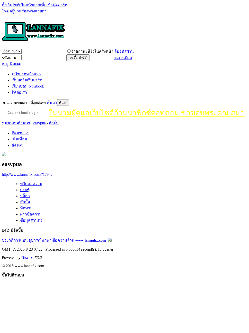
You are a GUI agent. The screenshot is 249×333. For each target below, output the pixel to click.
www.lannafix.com (90, 240)
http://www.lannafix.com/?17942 (27, 174)
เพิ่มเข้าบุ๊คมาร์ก (53, 5)
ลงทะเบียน (123, 58)
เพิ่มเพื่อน (19, 139)
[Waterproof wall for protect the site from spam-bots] (110, 240)
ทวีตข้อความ (31, 184)
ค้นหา (52, 102)
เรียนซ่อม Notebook (28, 86)
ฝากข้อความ (31, 214)
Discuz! (27, 257)
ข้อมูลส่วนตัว (31, 220)
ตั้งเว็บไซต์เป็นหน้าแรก (21, 5)
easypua (39, 123)
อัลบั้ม (54, 123)
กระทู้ (25, 190)
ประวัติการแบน (15, 240)
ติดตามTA (20, 133)
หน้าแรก (26, 74)
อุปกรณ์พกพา (40, 240)
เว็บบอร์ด (27, 80)
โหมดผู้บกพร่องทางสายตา (24, 11)
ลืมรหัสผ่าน (124, 51)
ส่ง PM (17, 145)
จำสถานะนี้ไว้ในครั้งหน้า (92, 51)
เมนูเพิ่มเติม (11, 64)
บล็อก (25, 196)
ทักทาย (26, 208)
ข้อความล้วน (63, 240)
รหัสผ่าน (9, 58)
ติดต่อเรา (19, 92)
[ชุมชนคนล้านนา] (33, 41)
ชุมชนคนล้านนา (16, 123)
